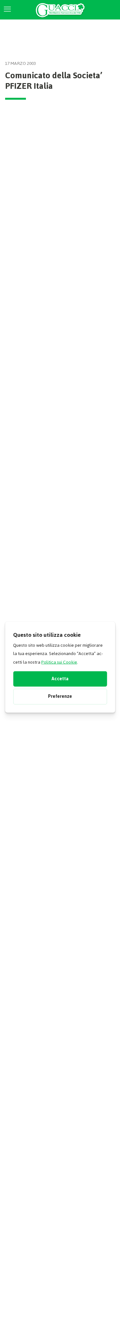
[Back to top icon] (105, 1321)
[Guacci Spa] (60, 10)
